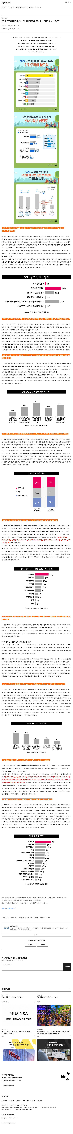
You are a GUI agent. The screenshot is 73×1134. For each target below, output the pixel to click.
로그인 (69, 2)
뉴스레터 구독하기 (7, 1085)
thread (10, 1118)
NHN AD (5, 1096)
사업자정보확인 (20, 1107)
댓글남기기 (67, 966)
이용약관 (4, 1114)
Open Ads (6, 2)
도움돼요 (30, 944)
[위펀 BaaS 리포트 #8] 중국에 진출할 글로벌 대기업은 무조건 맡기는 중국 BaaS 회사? (17, 1032)
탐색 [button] (5, 7)
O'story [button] (37, 7)
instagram (4, 1118)
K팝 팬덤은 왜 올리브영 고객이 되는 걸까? (47, 997)
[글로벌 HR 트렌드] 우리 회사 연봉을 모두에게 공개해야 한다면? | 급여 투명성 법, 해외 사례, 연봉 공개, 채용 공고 (53, 1032)
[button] (69, 988)
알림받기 (36, 934)
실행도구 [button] (31, 7)
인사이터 (25, 7)
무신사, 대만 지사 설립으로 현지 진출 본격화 (12, 997)
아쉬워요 (43, 944)
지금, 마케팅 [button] (11, 7)
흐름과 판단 (19, 7)
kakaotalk (15, 1118)
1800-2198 (12, 1109)
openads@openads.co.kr (26, 1109)
